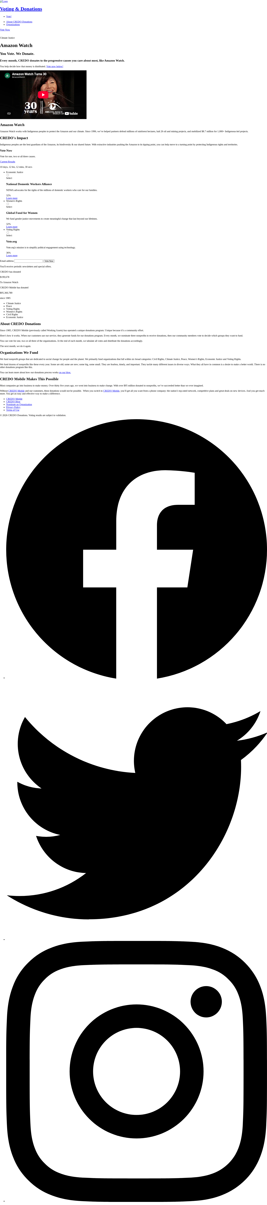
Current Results (7, 161)
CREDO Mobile (16, 391)
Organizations (13, 24)
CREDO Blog (13, 401)
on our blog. (65, 372)
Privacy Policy (13, 407)
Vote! (8, 16)
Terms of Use (12, 410)
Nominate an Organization (19, 404)
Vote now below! (54, 66)
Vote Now (5, 29)
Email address (7, 261)
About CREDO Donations (19, 21)
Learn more (11, 198)
